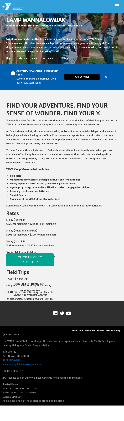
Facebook (57, 313)
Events (100, 330)
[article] (62, 77)
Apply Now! (82, 76)
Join (81, 330)
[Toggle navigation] (117, 6)
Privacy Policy (113, 330)
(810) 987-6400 (11, 360)
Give (74, 330)
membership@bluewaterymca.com (22, 364)
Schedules (90, 330)
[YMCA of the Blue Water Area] (13, 6)
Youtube (68, 313)
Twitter (62, 313)
